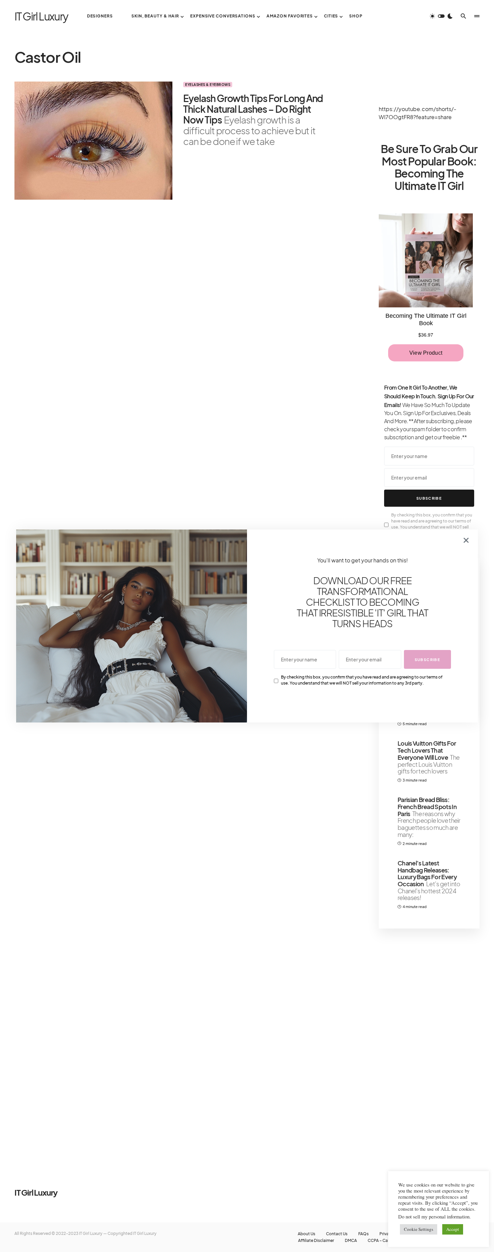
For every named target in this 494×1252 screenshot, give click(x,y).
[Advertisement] (429, 1045)
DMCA (351, 1241)
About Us (306, 1234)
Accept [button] (452, 1229)
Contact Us (336, 1234)
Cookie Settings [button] (418, 1229)
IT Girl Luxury (41, 16)
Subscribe (429, 498)
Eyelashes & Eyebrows (207, 85)
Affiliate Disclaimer (316, 1241)
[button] (441, 16)
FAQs (363, 1234)
